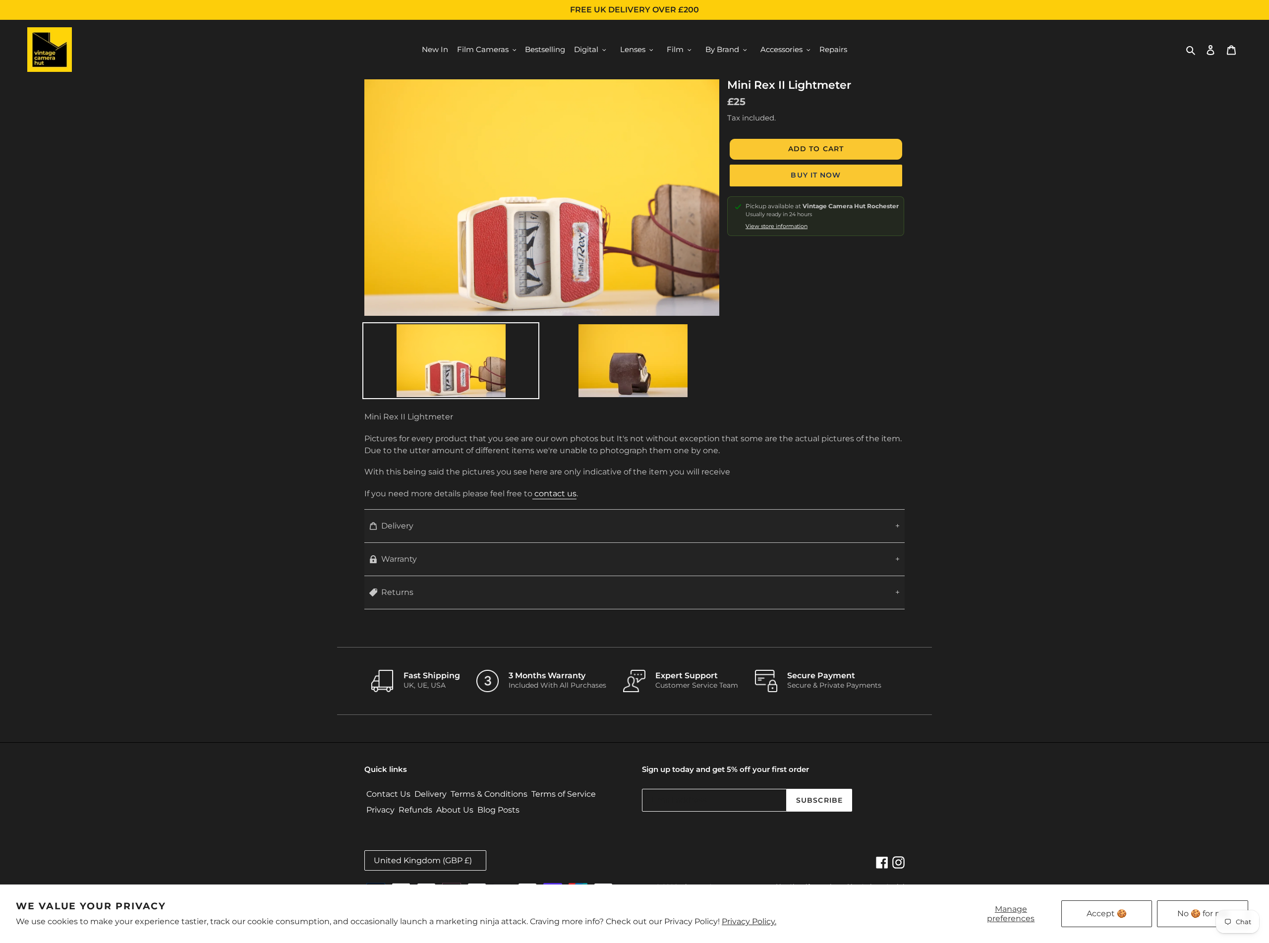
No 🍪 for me (1202, 913)
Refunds (415, 810)
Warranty (399, 559)
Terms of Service (563, 794)
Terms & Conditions (489, 794)
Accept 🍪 (1107, 913)
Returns (397, 592)
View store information (777, 226)
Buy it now (816, 175)
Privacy (380, 810)
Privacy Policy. (749, 921)
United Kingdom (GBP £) (423, 860)
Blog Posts (498, 810)
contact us (554, 493)
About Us (454, 810)
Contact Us (388, 794)
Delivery (397, 525)
